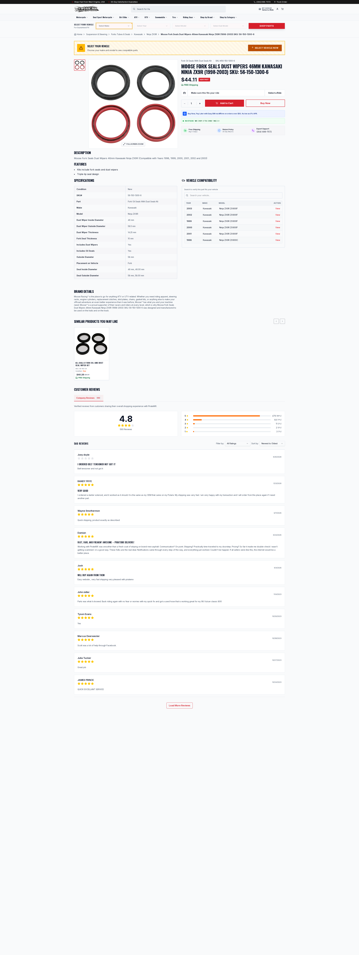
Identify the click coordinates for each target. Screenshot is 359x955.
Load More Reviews (179, 705)
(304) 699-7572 (263, 2)
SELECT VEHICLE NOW (266, 48)
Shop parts (267, 26)
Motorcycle (81, 17)
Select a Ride (274, 93)
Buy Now (265, 103)
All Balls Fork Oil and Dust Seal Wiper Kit (89, 364)
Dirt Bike (123, 17)
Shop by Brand (206, 17)
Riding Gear (188, 17)
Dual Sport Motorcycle (102, 17)
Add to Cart (226, 103)
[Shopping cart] (282, 8)
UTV (146, 17)
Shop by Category (227, 17)
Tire (174, 17)
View (277, 208)
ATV (135, 17)
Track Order (282, 2)
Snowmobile (160, 17)
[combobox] (178, 9)
